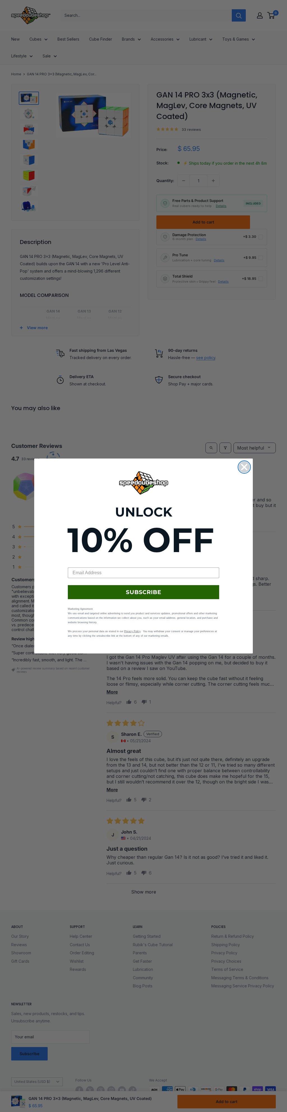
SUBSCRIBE (143, 592)
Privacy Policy (132, 631)
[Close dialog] (244, 467)
